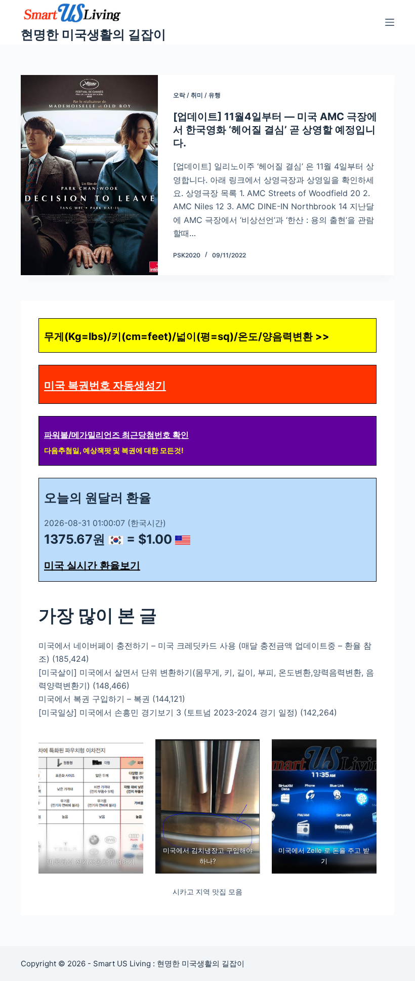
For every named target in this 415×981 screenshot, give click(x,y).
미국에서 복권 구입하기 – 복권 (94, 699)
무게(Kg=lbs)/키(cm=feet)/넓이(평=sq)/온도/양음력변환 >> (186, 336)
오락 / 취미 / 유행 (197, 95)
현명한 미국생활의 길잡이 (93, 34)
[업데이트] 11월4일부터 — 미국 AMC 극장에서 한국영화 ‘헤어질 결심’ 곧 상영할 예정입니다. (275, 129)
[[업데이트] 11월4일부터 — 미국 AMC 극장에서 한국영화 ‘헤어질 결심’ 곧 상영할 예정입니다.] (89, 175)
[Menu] (389, 22)
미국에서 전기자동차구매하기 (91, 861)
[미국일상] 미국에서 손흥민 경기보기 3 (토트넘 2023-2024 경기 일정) (168, 712)
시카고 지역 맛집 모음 (207, 891)
